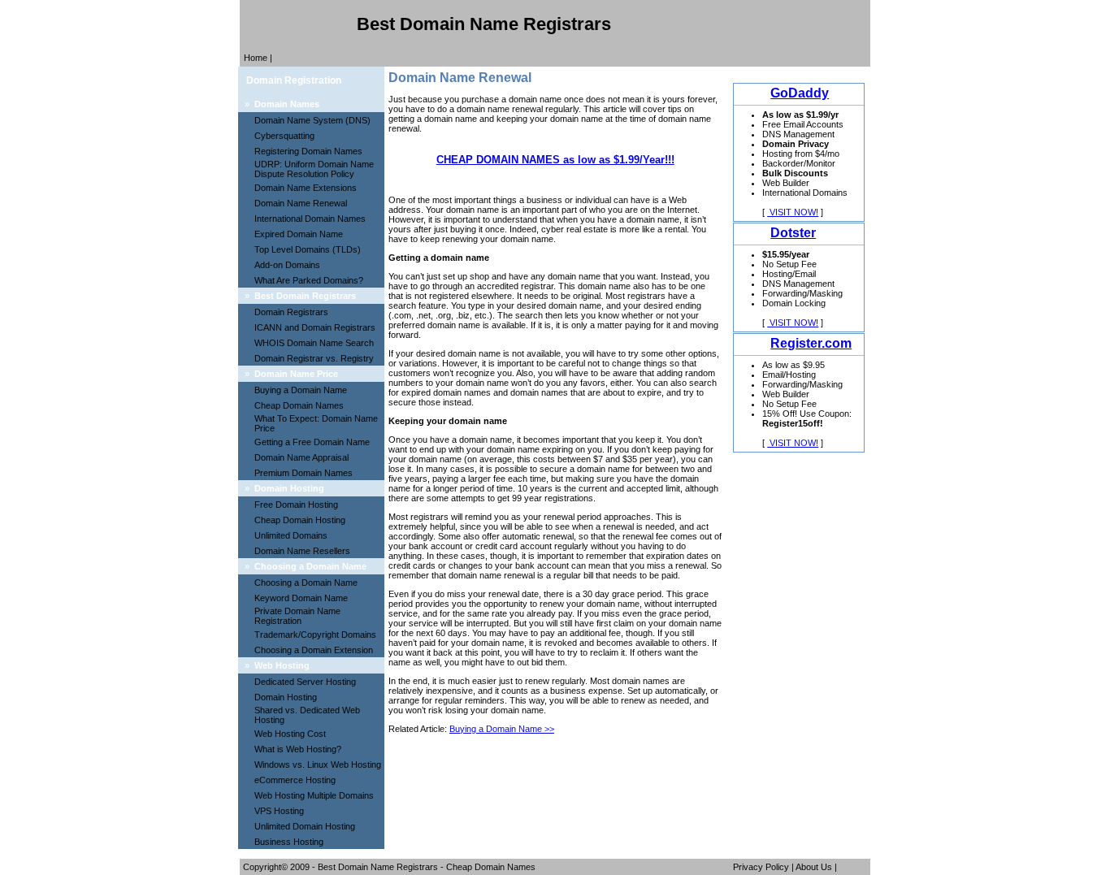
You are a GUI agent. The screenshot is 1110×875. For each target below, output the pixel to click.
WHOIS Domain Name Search (314, 343)
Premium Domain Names (303, 473)
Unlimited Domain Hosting (304, 826)
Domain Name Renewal (300, 203)
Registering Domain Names (308, 151)
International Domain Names (310, 218)
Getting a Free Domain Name (312, 442)
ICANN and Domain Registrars (314, 327)
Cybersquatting (284, 136)
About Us (814, 867)
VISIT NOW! (792, 212)
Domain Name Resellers (302, 551)
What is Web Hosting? (297, 749)
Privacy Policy (761, 867)
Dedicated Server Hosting (305, 682)
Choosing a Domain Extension (313, 650)
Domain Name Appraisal (301, 457)
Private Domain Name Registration (297, 616)
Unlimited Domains (290, 535)
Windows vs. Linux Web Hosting (317, 764)
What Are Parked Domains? (308, 280)
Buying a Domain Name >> (501, 729)
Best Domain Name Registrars (378, 867)
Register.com (811, 343)
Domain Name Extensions (305, 188)
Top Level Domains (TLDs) (307, 249)
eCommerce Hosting (295, 780)
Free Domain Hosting (296, 504)
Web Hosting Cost (290, 734)
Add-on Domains (287, 265)
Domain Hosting (285, 697)
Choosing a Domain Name (306, 582)
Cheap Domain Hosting (299, 520)
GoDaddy (799, 93)
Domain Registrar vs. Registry (314, 358)
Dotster (793, 233)
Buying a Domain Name (300, 390)
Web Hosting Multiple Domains (314, 795)
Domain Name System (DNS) (312, 120)
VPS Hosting (279, 811)
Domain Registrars (291, 312)
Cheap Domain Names (299, 405)
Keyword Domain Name (301, 598)
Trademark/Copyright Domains (315, 634)
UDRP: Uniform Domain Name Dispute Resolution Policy (314, 169)
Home (255, 58)
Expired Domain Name (298, 234)
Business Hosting (288, 842)
